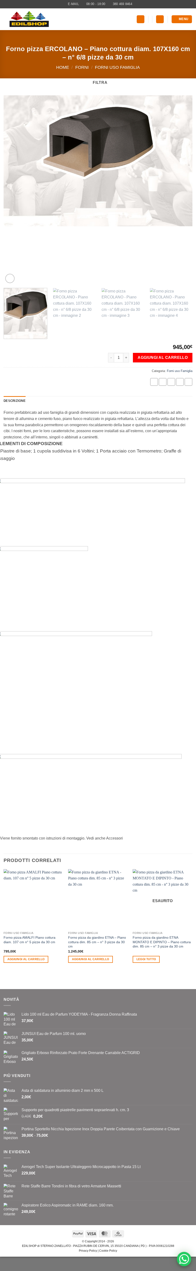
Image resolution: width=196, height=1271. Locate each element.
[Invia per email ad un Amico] (180, 382)
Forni (82, 67)
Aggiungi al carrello (163, 357)
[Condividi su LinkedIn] (188, 382)
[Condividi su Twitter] (171, 382)
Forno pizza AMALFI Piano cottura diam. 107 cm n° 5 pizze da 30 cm (29, 940)
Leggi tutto (146, 959)
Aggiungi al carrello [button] (26, 959)
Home (62, 67)
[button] (140, 19)
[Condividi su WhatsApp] (154, 382)
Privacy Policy (88, 1250)
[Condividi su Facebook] (163, 382)
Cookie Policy (108, 1250)
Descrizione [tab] (15, 401)
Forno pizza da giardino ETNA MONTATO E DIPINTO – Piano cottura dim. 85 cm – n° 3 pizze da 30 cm (162, 942)
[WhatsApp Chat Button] (184, 1259)
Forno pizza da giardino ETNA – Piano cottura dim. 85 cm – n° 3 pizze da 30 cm (97, 942)
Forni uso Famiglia (117, 67)
